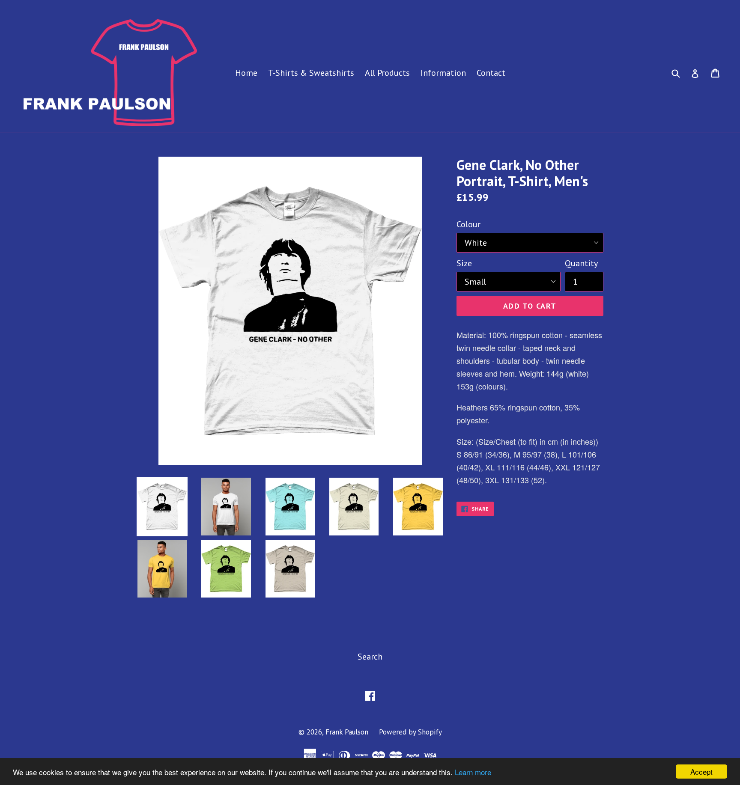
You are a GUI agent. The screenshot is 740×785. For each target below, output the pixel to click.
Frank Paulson (346, 732)
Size (464, 263)
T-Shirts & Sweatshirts (311, 72)
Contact (491, 72)
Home (246, 72)
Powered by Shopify (410, 732)
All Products (387, 72)
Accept (701, 771)
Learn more (473, 772)
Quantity (581, 263)
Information (443, 72)
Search (370, 656)
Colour (468, 224)
